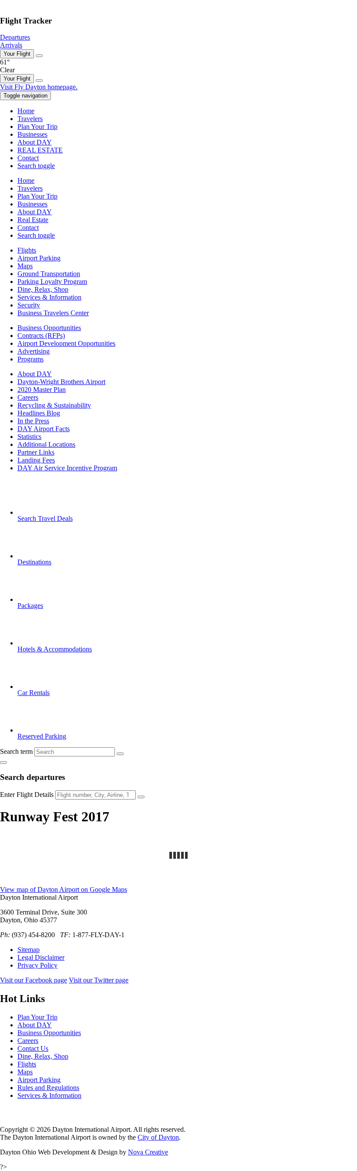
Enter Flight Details (27, 794)
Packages (30, 605)
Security (28, 305)
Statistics (29, 436)
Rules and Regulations (48, 1087)
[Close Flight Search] (3, 762)
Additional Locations (46, 444)
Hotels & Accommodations (54, 649)
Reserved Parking (41, 736)
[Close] (39, 55)
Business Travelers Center (53, 313)
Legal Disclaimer (40, 957)
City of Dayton (158, 1137)
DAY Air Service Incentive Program (67, 468)
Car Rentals (33, 692)
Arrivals (11, 45)
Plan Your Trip (37, 1017)
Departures (15, 37)
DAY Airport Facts (43, 428)
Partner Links (35, 452)
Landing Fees (36, 460)
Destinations (34, 562)
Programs (30, 359)
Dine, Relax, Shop (42, 289)
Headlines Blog (38, 413)
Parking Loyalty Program (52, 281)
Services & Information (49, 297)
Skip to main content (28, 3)
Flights (26, 250)
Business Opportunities (49, 327)
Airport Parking (39, 258)
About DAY (34, 374)
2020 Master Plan (41, 389)
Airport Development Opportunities (66, 343)
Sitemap (28, 949)
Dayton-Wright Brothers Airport (61, 381)
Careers (27, 397)
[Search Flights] (141, 797)
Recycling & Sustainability (54, 405)
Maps (25, 266)
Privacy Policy (37, 965)
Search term (16, 751)
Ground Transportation (48, 273)
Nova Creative (148, 1152)
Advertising (33, 351)
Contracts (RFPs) (41, 335)
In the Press (33, 421)
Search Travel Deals (45, 518)
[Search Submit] (120, 754)
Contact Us (32, 1048)
